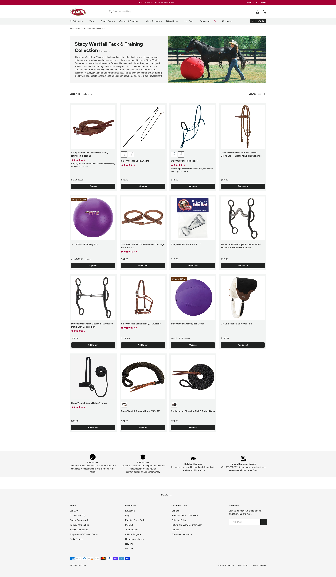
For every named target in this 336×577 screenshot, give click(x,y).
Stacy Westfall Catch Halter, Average (89, 403)
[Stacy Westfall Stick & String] (143, 127)
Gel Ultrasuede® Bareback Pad (236, 324)
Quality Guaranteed (79, 520)
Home (72, 28)
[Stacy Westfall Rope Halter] (193, 127)
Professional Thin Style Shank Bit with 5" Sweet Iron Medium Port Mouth (241, 246)
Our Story (74, 511)
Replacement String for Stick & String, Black (193, 411)
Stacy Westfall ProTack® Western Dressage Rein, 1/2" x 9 (142, 246)
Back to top (166, 495)
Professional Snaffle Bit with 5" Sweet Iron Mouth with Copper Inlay (92, 325)
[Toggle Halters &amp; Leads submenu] (161, 21)
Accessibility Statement (226, 565)
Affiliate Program (133, 534)
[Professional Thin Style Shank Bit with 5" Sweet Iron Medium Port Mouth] (243, 218)
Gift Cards (130, 548)
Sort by (73, 94)
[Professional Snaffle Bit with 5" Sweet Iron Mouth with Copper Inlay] (93, 298)
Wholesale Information (182, 534)
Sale (216, 21)
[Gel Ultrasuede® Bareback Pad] (243, 298)
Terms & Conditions (259, 565)
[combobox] (170, 11)
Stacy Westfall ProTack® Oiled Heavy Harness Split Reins (89, 154)
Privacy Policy (243, 565)
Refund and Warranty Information (187, 525)
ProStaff (129, 525)
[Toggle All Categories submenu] (84, 21)
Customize (227, 21)
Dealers (263, 2)
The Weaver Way (78, 515)
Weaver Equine (80, 565)
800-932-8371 (232, 467)
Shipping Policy (179, 520)
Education (130, 511)
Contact (175, 511)
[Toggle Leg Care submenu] (195, 21)
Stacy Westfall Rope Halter (184, 161)
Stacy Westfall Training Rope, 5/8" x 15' (140, 411)
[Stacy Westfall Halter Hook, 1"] (193, 218)
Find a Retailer (76, 539)
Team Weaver (131, 530)
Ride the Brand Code (135, 520)
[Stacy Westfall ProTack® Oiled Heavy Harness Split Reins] (93, 127)
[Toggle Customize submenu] (234, 21)
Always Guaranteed (79, 530)
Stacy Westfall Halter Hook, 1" (186, 244)
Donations (176, 530)
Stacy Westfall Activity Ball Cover (187, 324)
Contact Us (252, 2)
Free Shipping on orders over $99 (156, 2)
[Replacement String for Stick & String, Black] (193, 377)
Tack (92, 21)
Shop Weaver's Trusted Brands (84, 534)
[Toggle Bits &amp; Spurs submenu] (179, 21)
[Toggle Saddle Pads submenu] (114, 21)
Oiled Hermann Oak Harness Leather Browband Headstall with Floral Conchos (241, 154)
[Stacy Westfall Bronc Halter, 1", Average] (143, 298)
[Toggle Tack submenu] (95, 21)
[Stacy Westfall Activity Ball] (93, 218)
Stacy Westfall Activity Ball (84, 244)
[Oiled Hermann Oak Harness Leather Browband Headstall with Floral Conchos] (243, 127)
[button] (265, 12)
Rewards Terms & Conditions (185, 515)
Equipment (205, 21)
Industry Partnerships (79, 525)
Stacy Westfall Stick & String (135, 161)
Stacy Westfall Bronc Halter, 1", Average (141, 324)
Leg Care (189, 21)
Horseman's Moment (134, 539)
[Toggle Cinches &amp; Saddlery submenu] (139, 21)
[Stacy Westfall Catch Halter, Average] (93, 377)
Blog (127, 515)
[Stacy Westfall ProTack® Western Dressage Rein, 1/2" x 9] (143, 218)
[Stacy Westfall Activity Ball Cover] (193, 298)
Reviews (129, 544)
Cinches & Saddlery (128, 21)
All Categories (76, 21)
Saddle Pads (107, 21)
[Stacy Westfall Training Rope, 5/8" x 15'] (143, 377)
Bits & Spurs (172, 21)
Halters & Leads (152, 21)
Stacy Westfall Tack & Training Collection (90, 28)
